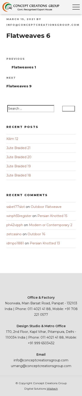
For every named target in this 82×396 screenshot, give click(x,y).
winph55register (18, 216)
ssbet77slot (15, 207)
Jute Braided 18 (18, 175)
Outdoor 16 (36, 234)
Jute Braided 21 (18, 148)
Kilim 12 (12, 139)
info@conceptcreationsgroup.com (42, 24)
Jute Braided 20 (18, 157)
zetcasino (14, 234)
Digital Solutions (41, 388)
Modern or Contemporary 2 (50, 225)
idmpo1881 (15, 243)
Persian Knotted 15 (52, 216)
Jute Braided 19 (18, 166)
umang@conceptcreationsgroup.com (41, 366)
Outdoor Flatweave (46, 207)
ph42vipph (14, 225)
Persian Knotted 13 (45, 243)
